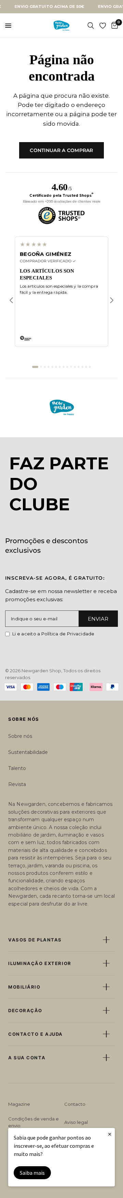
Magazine (19, 1104)
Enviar (98, 619)
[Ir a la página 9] (67, 367)
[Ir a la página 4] (48, 367)
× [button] (109, 1134)
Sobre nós (20, 736)
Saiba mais (32, 1172)
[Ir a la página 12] (79, 367)
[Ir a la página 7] (60, 367)
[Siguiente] (111, 300)
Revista (17, 784)
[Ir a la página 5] (52, 367)
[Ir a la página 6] (56, 367)
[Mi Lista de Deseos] (102, 26)
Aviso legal (76, 1122)
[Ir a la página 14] (86, 367)
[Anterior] (11, 300)
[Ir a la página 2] (41, 367)
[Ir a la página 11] (75, 367)
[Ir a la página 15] (90, 367)
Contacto (74, 1104)
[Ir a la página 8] (64, 367)
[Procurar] (90, 26)
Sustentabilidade (28, 752)
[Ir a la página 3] (45, 367)
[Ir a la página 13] (82, 367)
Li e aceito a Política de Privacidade (53, 633)
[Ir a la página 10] (71, 367)
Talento (17, 768)
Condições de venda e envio (33, 1122)
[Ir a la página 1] (35, 367)
